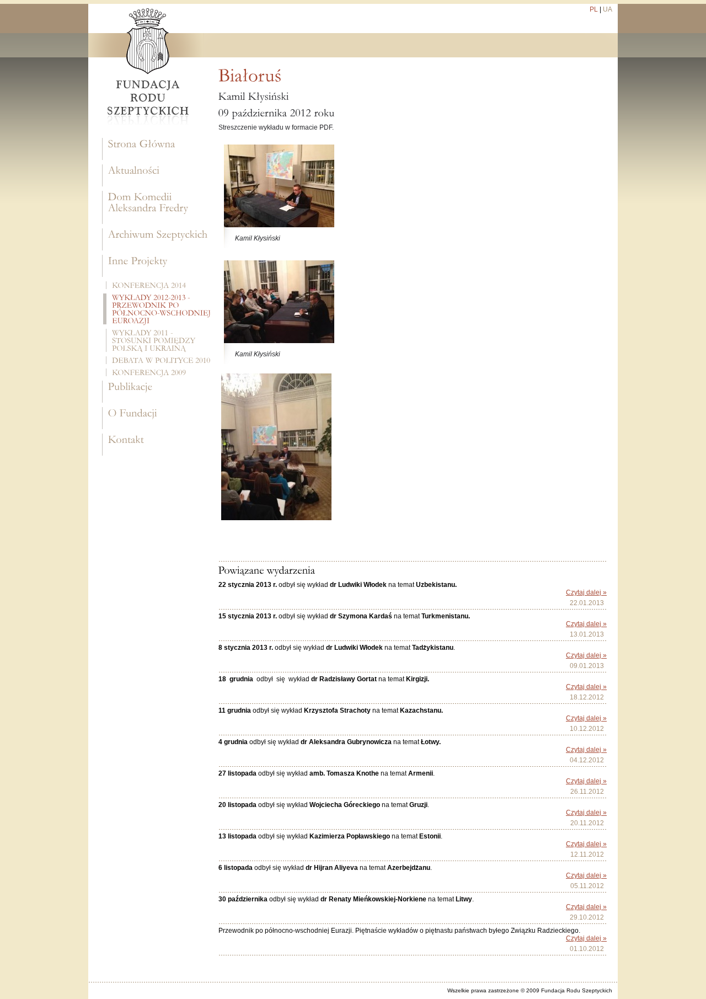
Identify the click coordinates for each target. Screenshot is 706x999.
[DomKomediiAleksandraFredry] (157, 207)
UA (607, 9)
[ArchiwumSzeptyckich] (157, 239)
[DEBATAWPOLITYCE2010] (159, 360)
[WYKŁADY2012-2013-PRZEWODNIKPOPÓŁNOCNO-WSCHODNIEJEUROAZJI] (158, 308)
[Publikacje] (157, 392)
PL (594, 9)
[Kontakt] (157, 445)
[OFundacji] (157, 418)
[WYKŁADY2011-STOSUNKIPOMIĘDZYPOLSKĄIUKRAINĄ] (159, 340)
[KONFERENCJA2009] (159, 372)
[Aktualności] (157, 175)
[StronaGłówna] (157, 149)
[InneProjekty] (157, 266)
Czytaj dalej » (586, 592)
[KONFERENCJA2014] (159, 285)
